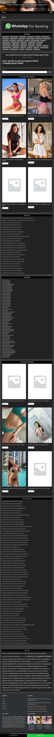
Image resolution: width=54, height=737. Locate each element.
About (3, 701)
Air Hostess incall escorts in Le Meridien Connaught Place (15, 538)
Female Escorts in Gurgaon (8, 340)
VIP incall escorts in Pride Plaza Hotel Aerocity (12, 519)
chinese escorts (22, 38)
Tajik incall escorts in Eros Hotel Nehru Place (12, 506)
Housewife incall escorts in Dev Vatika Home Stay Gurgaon (15, 590)
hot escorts (43, 40)
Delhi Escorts (5, 307)
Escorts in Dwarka (6, 283)
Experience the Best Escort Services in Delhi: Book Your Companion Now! (18, 220)
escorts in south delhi (10, 685)
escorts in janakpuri (43, 659)
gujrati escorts (20, 40)
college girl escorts (30, 38)
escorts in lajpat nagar (35, 661)
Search (4, 70)
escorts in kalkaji (8, 661)
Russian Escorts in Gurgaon (8, 345)
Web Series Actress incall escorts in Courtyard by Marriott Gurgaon (17, 526)
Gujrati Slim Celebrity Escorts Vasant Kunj (11, 222)
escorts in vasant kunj (31, 688)
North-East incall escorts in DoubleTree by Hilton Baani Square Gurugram (18, 624)
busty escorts (6, 38)
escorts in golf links (23, 656)
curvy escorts (39, 38)
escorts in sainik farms (27, 680)
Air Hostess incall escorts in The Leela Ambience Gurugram (15, 540)
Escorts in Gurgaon (6, 293)
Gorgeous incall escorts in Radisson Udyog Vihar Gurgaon (15, 572)
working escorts (29, 49)
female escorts (13, 40)
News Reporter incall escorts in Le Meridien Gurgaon (14, 618)
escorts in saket (41, 680)
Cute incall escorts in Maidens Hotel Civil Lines (12, 558)
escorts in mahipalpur (44, 664)
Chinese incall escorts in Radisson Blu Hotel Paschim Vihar (15, 554)
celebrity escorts (13, 38)
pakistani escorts (15, 45)
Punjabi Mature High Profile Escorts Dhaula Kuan (13, 273)
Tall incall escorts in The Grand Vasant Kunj (11, 510)
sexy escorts (38, 45)
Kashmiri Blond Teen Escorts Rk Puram (11, 257)
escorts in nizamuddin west (21, 671)
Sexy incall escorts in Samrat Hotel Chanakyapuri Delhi (27, 55)
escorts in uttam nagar (15, 688)
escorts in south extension (27, 685)
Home (3, 698)
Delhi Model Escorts (6, 314)
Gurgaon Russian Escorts (7, 354)
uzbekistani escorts (14, 49)
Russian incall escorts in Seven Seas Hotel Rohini (13, 634)
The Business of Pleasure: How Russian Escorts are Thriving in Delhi (17, 218)
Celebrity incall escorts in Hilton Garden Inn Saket (13, 549)
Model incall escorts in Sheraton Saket (10, 615)
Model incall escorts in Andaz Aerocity (10, 613)
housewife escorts (6, 42)
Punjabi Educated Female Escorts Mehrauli (11, 252)
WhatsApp (40, 735)
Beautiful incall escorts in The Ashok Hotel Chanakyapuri (14, 542)
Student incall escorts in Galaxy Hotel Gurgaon (12, 501)
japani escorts (40, 42)
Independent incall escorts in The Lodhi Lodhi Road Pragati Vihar (16, 597)
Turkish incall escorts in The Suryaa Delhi (11, 512)
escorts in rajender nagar (15, 678)
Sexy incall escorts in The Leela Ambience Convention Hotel (15, 638)
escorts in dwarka (40, 653)
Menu (5, 12)
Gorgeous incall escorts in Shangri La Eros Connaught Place (15, 574)
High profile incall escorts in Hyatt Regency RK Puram (14, 581)
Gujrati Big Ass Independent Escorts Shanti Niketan (13, 245)
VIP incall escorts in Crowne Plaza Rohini (11, 517)
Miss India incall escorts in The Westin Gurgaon (12, 611)
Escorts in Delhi (5, 280)
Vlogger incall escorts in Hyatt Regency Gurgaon (13, 522)
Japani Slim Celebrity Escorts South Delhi (11, 241)
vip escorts (21, 49)
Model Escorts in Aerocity (8, 329)
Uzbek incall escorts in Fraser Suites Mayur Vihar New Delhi (15, 515)
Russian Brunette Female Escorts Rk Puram (11, 234)
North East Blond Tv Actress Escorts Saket (11, 229)
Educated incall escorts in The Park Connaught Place (13, 560)
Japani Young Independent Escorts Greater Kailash (13, 243)
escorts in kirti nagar (22, 661)
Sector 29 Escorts (6, 336)
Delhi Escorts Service (7, 309)
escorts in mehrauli (19, 669)
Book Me (5, 118)
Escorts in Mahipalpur (7, 285)
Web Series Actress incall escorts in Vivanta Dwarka (14, 528)
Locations (4, 708)
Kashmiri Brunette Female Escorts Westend (12, 227)
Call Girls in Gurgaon (6, 300)
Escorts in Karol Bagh (7, 287)
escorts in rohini (13, 680)
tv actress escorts (44, 47)
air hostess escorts (14, 36)
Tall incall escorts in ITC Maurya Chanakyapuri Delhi (13, 508)
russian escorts (31, 45)
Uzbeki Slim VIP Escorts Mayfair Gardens (11, 225)
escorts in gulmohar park (11, 659)
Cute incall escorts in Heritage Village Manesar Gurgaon (14, 556)
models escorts (31, 44)
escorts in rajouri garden (33, 678)
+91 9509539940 (14, 735)
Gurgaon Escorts (5, 339)
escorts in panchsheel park (39, 673)
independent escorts (15, 42)
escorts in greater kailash (39, 656)
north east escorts (7, 45)
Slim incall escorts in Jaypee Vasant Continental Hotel (14, 640)
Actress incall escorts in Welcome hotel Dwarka (13, 533)
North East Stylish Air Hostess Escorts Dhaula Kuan (13, 254)
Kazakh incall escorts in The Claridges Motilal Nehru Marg (15, 606)
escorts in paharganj (9, 673)
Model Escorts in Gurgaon (8, 349)
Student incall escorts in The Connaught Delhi (12, 503)
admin (24, 57)
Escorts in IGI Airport (7, 291)
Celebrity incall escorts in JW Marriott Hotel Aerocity (14, 551)
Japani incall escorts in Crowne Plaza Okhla (12, 602)
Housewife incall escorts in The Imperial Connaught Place (15, 592)
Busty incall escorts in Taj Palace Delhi (10, 547)
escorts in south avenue (43, 683)
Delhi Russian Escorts (7, 316)
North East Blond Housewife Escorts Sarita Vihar (13, 259)
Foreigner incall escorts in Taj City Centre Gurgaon (13, 567)
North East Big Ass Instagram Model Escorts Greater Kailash (15, 236)
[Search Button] (51, 12)
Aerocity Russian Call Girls (8, 330)
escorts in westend (13, 690)
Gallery (4, 703)
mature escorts (24, 44)
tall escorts (29, 47)
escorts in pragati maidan (27, 676)
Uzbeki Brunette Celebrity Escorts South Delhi (12, 268)
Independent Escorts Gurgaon (8, 342)
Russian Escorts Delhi (7, 313)
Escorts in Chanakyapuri (7, 290)
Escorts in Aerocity (6, 281)
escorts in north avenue (39, 671)
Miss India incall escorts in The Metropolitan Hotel (13, 608)
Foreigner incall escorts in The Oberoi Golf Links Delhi (14, 570)
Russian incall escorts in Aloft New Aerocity (12, 631)
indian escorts (24, 42)
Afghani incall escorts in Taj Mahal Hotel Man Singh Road (14, 535)
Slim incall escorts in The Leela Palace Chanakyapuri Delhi (15, 643)
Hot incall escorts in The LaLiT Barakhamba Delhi (13, 586)
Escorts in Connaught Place (8, 284)
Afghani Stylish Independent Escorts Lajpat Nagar (13, 231)
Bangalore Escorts (6, 332)
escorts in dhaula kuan (25, 653)
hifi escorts (27, 40)
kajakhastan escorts (7, 44)
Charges (4, 706)
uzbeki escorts (6, 49)
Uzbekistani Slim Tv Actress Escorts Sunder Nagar (13, 261)
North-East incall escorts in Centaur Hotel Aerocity (13, 622)
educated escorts (46, 38)
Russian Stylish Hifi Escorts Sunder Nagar (11, 263)
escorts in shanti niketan (25, 683)
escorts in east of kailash (11, 656)
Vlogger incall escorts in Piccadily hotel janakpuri (13, 524)
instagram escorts (32, 42)
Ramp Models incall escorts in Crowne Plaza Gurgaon (14, 627)
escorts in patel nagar (10, 676)
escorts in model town (34, 669)
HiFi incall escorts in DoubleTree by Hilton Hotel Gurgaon (15, 576)
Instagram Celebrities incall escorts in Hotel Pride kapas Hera (16, 599)
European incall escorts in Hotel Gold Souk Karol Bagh (14, 565)
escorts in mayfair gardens (30, 666)
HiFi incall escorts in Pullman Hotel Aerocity (12, 579)
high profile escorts (35, 40)
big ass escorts (23, 36)
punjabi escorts (23, 45)
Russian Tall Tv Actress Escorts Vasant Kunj (12, 270)
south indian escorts (7, 47)
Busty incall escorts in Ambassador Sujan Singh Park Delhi (15, 544)
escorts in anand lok (9, 653)
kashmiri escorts (15, 44)
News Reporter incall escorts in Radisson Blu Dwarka (14, 620)
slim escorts (45, 45)
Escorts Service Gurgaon (7, 346)
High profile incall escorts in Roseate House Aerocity (14, 583)
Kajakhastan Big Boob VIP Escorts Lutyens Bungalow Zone (15, 250)
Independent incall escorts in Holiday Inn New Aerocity (14, 595)
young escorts (37, 49)
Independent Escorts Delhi (8, 312)
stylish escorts (16, 47)
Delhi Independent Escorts (8, 317)
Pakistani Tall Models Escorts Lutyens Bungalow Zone (14, 247)
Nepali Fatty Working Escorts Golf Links (11, 266)
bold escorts (37, 36)
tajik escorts (23, 47)
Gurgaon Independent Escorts (8, 352)
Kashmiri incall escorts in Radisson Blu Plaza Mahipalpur (14, 604)
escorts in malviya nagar (11, 666)
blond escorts (31, 36)
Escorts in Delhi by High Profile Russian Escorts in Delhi (27, 5)
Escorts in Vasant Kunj (7, 288)
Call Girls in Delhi (6, 320)
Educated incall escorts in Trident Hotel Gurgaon (13, 563)
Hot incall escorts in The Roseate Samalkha (11, 588)
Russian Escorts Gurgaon (7, 335)
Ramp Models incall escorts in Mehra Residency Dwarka (14, 629)
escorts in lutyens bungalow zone (23, 664)
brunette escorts (45, 36)
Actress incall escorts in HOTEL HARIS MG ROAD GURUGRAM (16, 531)
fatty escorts (5, 40)
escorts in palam (23, 673)
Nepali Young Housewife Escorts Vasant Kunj (12, 238)
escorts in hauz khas (28, 659)
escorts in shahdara (9, 683)
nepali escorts (39, 44)
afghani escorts (6, 36)
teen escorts (36, 47)
